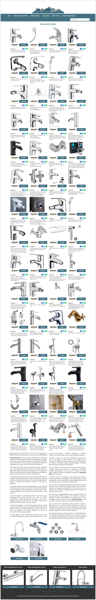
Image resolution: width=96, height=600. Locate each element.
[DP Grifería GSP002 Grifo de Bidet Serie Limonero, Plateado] (19, 63)
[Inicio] (48, 12)
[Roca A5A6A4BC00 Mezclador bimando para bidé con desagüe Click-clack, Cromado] (38, 232)
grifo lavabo (56, 16)
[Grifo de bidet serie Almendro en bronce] (77, 317)
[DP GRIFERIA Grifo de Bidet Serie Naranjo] (57, 204)
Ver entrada (19, 539)
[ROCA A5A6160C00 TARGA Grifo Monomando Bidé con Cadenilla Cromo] (57, 289)
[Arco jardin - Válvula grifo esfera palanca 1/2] (38, 529)
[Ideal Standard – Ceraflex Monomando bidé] (38, 289)
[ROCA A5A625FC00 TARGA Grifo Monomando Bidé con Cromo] (38, 317)
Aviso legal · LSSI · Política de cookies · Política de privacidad (48, 590)
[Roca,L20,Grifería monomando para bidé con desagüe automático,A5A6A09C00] (38, 119)
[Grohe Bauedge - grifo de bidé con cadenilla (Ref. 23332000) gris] (77, 91)
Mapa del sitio (48, 593)
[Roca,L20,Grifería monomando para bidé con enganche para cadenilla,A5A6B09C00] (77, 35)
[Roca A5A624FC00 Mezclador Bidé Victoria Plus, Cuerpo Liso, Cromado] (19, 35)
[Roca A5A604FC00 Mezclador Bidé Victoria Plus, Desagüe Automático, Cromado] (19, 119)
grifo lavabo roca (59, 567)
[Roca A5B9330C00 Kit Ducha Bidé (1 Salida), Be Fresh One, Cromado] (57, 63)
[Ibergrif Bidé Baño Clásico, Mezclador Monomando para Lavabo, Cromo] (19, 91)
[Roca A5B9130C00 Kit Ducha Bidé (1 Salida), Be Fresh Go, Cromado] (77, 204)
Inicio (9, 16)
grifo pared (83, 567)
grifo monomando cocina (36, 567)
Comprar (23, 44)
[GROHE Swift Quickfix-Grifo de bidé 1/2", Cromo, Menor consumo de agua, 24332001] (57, 176)
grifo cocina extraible (69, 16)
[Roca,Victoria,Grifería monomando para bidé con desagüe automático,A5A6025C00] (38, 91)
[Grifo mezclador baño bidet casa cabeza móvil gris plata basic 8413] (57, 35)
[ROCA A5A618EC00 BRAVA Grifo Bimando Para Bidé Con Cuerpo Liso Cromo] (57, 148)
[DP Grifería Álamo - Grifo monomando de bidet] (77, 373)
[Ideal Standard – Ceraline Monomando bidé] (38, 345)
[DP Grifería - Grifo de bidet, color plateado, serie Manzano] (57, 317)
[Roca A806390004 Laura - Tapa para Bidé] (57, 232)
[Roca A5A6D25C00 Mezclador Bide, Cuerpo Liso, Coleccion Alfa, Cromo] (77, 63)
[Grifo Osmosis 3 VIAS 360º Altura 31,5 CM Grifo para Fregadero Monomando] (77, 529)
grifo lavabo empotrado (21, 16)
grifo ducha (45, 16)
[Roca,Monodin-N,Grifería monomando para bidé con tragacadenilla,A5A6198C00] (38, 148)
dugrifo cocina (35, 16)
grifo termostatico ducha (13, 567)
